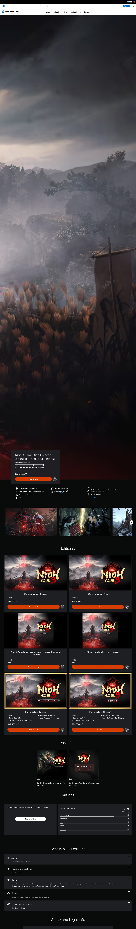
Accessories (34, 6)
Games (19, 6)
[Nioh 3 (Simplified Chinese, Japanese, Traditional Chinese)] (31, 522)
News (41, 6)
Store (8, 6)
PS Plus (26, 6)
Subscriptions (76, 12)
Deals (66, 12)
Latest (48, 12)
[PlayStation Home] (4, 6)
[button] (61, 493)
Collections (57, 12)
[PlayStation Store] (11, 11)
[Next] (131, 522)
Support (48, 6)
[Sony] (131, 3)
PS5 (13, 6)
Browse (87, 12)
